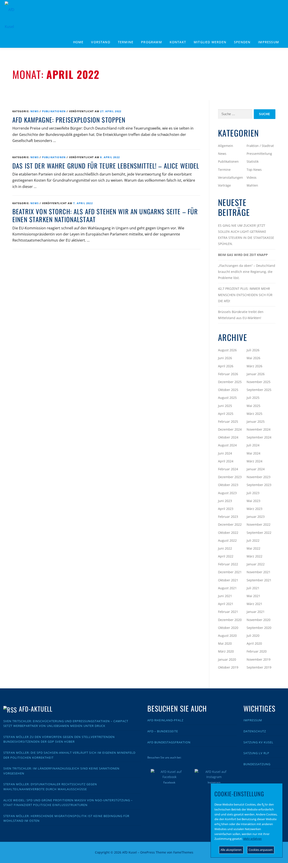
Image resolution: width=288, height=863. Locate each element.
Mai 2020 (225, 643)
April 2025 (225, 413)
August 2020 (227, 635)
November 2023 (258, 477)
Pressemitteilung (259, 153)
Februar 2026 (228, 374)
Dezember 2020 (230, 620)
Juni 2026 (225, 358)
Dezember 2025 (230, 382)
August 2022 (227, 540)
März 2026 (254, 366)
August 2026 (227, 350)
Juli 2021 (253, 588)
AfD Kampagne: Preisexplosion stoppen (68, 119)
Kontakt (178, 42)
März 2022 (254, 556)
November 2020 (258, 620)
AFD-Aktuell (35, 708)
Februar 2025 (228, 421)
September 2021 (259, 580)
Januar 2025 (256, 421)
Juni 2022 (225, 548)
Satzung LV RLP (256, 753)
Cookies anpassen (261, 850)
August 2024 (227, 445)
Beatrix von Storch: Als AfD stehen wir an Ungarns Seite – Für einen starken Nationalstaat (105, 215)
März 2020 (226, 651)
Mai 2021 (253, 596)
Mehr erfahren (252, 839)
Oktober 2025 (228, 390)
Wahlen (252, 185)
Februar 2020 (257, 651)
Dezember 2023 (230, 477)
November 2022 (258, 524)
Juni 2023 (225, 501)
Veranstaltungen (230, 177)
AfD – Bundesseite (162, 731)
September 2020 (259, 628)
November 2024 (258, 429)
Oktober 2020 (228, 628)
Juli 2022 (253, 540)
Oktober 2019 (228, 667)
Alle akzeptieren (231, 850)
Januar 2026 (256, 374)
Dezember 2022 (230, 524)
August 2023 (227, 493)
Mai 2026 (253, 358)
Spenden (242, 42)
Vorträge (224, 185)
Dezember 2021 (230, 572)
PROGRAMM (151, 42)
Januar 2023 (256, 516)
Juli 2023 (253, 493)
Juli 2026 (253, 350)
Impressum (268, 42)
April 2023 (225, 509)
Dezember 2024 (230, 429)
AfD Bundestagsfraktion (169, 742)
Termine (125, 42)
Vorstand (100, 42)
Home (78, 42)
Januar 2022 (256, 564)
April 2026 (225, 366)
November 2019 (258, 659)
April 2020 (254, 643)
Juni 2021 (225, 596)
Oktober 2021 (228, 580)
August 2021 (227, 588)
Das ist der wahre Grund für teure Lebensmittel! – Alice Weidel (105, 165)
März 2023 (254, 509)
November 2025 (258, 382)
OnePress (147, 852)
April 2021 (225, 604)
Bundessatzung (256, 764)
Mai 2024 (253, 453)
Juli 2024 (253, 445)
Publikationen (54, 111)
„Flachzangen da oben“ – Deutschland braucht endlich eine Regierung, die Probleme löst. (246, 271)
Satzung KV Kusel (258, 742)
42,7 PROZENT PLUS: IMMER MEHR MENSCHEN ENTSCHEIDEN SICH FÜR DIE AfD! (245, 294)
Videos (251, 177)
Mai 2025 (253, 406)
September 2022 (259, 532)
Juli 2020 (253, 635)
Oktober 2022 (228, 532)
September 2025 (259, 390)
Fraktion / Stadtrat (260, 146)
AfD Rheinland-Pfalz (165, 720)
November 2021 (258, 572)
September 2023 (259, 485)
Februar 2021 (228, 612)
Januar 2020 (227, 659)
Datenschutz (254, 731)
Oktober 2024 (228, 437)
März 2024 (254, 461)
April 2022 (225, 556)
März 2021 (254, 604)
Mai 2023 (253, 501)
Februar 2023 (228, 516)
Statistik (253, 161)
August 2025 (227, 397)
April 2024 (225, 461)
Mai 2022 (253, 548)
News (34, 111)
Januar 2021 (256, 612)
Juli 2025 (253, 397)
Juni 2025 (225, 406)
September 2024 (259, 437)
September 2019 (259, 667)
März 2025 (254, 413)
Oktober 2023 (228, 485)
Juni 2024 (225, 453)
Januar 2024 (256, 469)
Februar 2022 (228, 564)
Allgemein (225, 146)
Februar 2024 (228, 469)
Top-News (254, 169)
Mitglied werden (210, 42)
